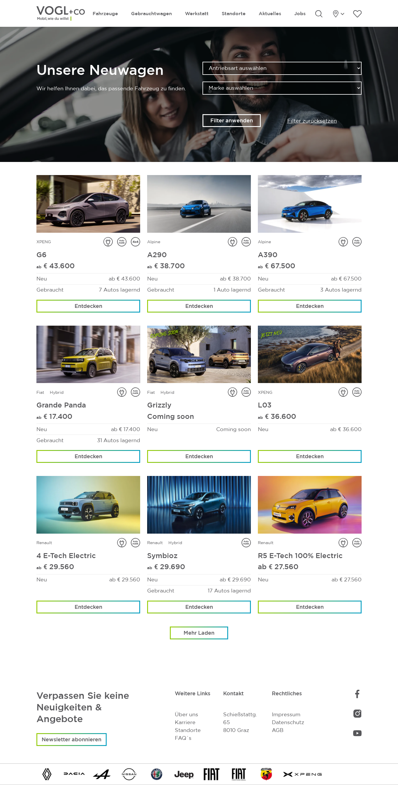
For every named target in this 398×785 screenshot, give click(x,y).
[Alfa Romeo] (156, 774)
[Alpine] (101, 774)
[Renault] (46, 774)
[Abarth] (266, 774)
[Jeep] (184, 774)
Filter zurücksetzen (312, 121)
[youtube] (357, 733)
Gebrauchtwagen (151, 13)
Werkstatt (197, 13)
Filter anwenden (231, 120)
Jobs (300, 13)
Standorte (234, 13)
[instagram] (357, 713)
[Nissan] (129, 774)
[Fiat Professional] (238, 774)
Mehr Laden (199, 633)
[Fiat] (211, 774)
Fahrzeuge (105, 13)
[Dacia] (74, 774)
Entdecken (88, 306)
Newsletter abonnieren (71, 739)
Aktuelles (270, 13)
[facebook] (357, 693)
